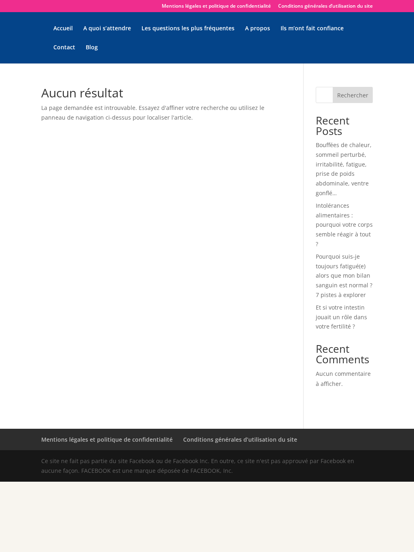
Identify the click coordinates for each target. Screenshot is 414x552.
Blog (92, 47)
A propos (257, 28)
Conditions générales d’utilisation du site (325, 6)
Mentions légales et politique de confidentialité (216, 6)
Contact (64, 47)
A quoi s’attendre (107, 28)
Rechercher (352, 95)
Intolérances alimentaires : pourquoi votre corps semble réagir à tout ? (344, 225)
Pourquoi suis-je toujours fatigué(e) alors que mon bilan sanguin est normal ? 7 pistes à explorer (344, 276)
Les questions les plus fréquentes (188, 28)
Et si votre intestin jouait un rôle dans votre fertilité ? (341, 317)
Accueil (63, 28)
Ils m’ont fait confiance (312, 28)
